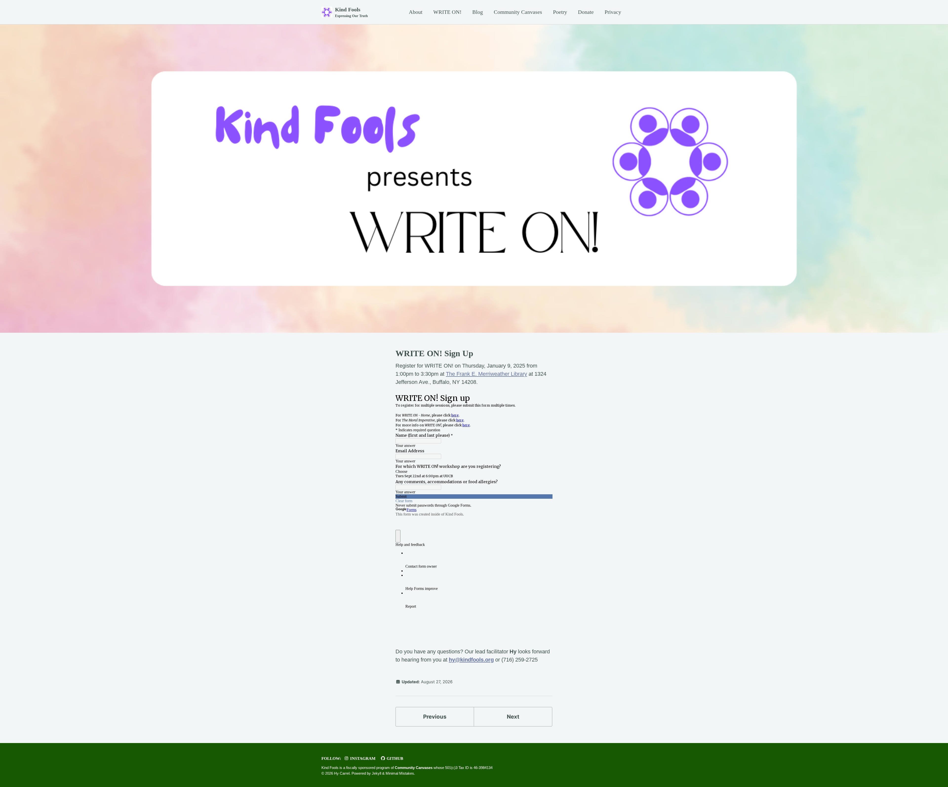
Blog (477, 12)
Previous (434, 716)
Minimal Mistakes (400, 773)
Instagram (362, 758)
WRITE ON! (447, 12)
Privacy (613, 12)
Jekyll (376, 773)
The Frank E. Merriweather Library (486, 374)
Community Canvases (518, 12)
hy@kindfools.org (471, 660)
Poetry (560, 12)
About (415, 12)
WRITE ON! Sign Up (434, 353)
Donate (586, 12)
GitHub (394, 758)
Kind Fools (351, 12)
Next (513, 716)
